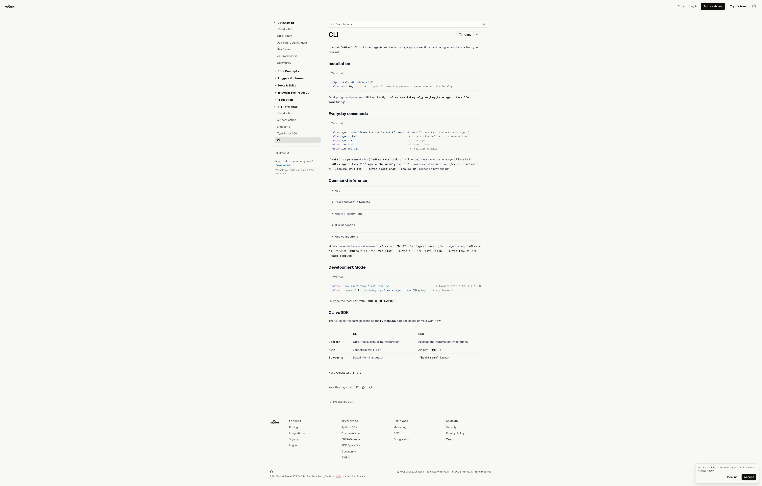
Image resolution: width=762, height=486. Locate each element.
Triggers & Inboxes (290, 78)
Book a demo (713, 6)
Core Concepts (288, 71)
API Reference (287, 106)
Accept (749, 477)
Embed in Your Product (293, 92)
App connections (346, 236)
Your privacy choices (412, 471)
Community (284, 62)
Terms (450, 439)
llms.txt (284, 153)
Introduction (285, 29)
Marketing (400, 427)
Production (285, 99)
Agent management (348, 213)
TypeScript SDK (287, 133)
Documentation (352, 433)
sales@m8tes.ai (439, 471)
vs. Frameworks (287, 56)
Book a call (282, 165)
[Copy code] (476, 73)
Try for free (738, 6)
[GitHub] (271, 471)
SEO (396, 433)
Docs (681, 6)
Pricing (293, 427)
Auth (338, 190)
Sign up (294, 439)
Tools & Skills (286, 85)
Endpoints (283, 126)
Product (295, 421)
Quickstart (343, 372)
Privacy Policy (455, 433)
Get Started (285, 22)
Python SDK (388, 320)
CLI (279, 140)
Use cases (401, 421)
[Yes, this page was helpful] (363, 387)
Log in (693, 6)
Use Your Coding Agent (292, 42)
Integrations (297, 433)
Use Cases (284, 49)
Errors (357, 372)
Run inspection (345, 225)
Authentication (286, 120)
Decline (732, 477)
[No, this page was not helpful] (370, 387)
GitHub (346, 457)
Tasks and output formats (352, 202)
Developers (350, 421)
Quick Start (284, 35)
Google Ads (401, 439)
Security (451, 427)
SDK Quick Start (352, 445)
